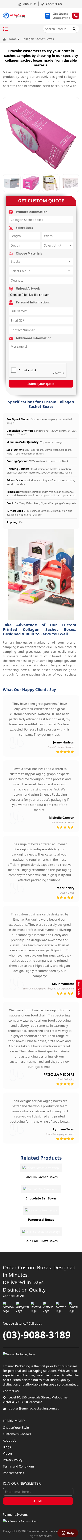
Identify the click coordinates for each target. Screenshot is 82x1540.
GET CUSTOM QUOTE (41, 200)
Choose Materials (28, 253)
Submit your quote (41, 384)
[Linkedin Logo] (36, 1307)
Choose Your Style (16, 1427)
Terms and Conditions (19, 1466)
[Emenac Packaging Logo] (19, 1354)
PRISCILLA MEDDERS (58, 1074)
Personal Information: (32, 302)
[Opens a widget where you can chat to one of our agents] (67, 1533)
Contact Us (53, 4)
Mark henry (65, 888)
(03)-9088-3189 (37, 1334)
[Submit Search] (74, 29)
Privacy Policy (12, 1460)
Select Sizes (24, 228)
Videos (8, 1453)
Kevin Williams (63, 984)
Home (12, 39)
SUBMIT (38, 1501)
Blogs (7, 1447)
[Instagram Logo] (22, 1307)
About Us (29, 4)
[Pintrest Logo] (48, 1307)
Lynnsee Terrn (63, 1129)
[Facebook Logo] (8, 1307)
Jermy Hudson (63, 742)
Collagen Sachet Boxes (38, 39)
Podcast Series (13, 1473)
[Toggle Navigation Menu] (6, 29)
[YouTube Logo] (74, 1307)
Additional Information (33, 338)
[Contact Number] (75, 16)
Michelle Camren (61, 818)
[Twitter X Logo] (61, 1307)
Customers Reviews (17, 1434)
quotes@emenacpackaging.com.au (33, 1408)
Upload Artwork (27, 288)
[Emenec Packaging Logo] (14, 15)
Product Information (31, 212)
